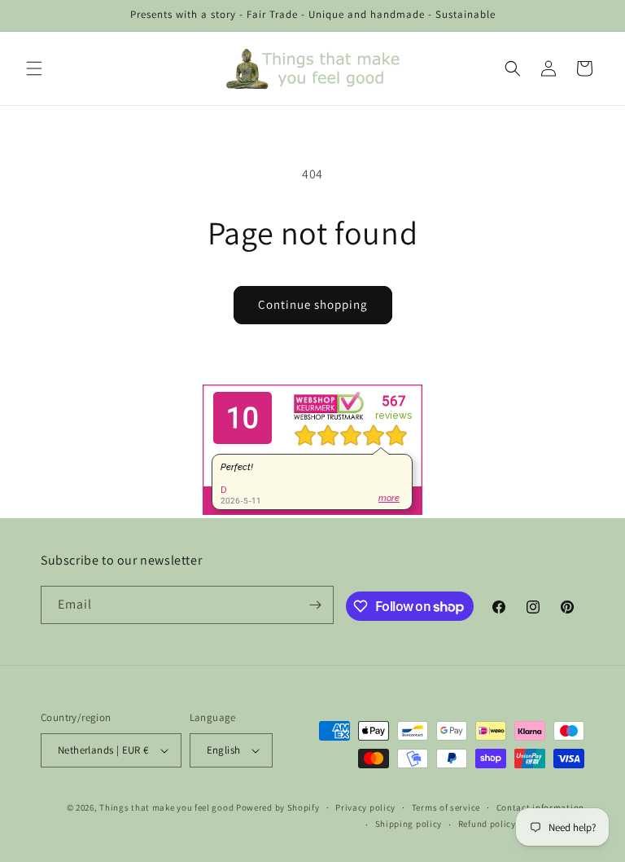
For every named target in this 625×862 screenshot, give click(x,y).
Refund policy (487, 823)
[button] (34, 68)
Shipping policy (409, 823)
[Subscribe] (315, 605)
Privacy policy (365, 807)
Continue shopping (313, 304)
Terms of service (446, 807)
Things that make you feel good (166, 807)
